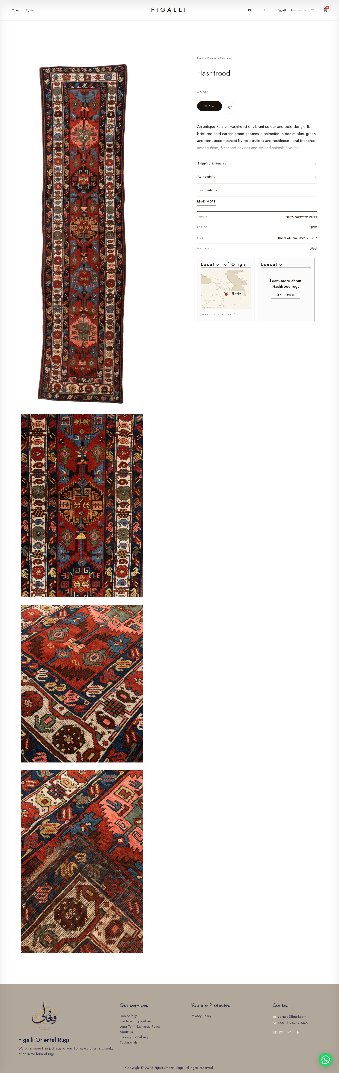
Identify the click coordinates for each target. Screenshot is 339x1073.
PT (250, 10)
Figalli (169, 9)
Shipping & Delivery (134, 1037)
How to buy (128, 1016)
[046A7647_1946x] (82, 861)
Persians (212, 58)
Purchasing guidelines (136, 1021)
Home (200, 58)
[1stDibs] (278, 1032)
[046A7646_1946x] (82, 683)
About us (126, 1031)
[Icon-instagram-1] (289, 1032)
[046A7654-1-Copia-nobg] (82, 233)
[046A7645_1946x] (82, 505)
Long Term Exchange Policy (140, 1026)
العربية (282, 10)
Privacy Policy (201, 1016)
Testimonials (128, 1042)
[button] (326, 1060)
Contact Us (298, 10)
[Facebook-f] (298, 1032)
